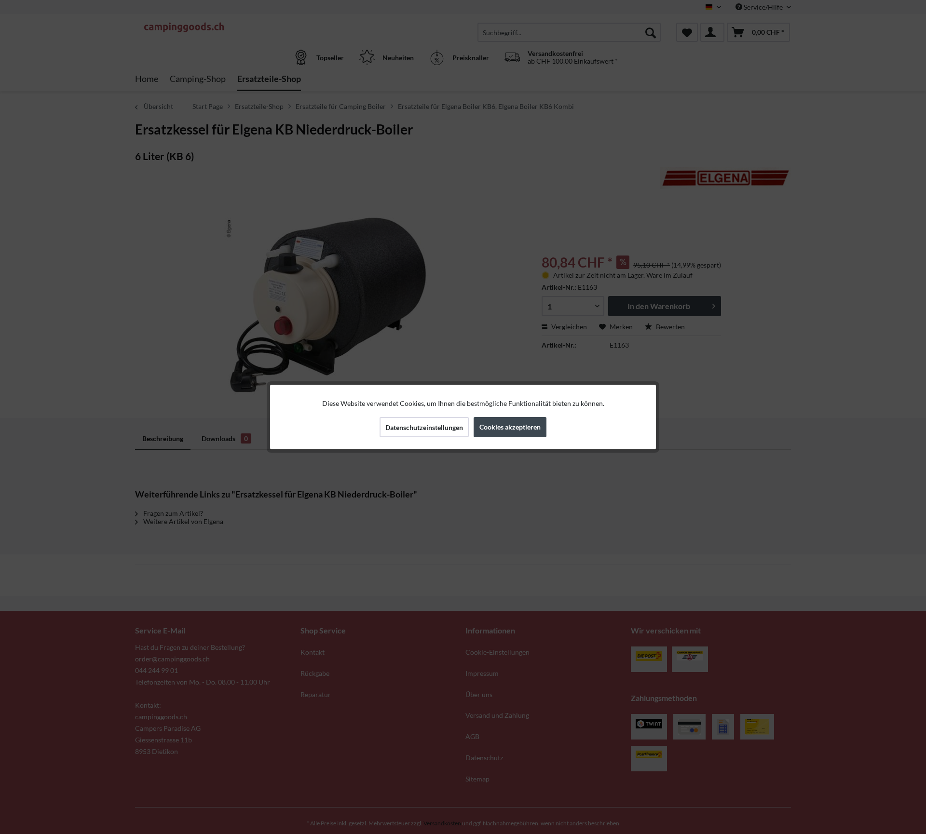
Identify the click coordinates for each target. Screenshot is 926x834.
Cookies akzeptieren (510, 427)
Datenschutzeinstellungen (424, 427)
